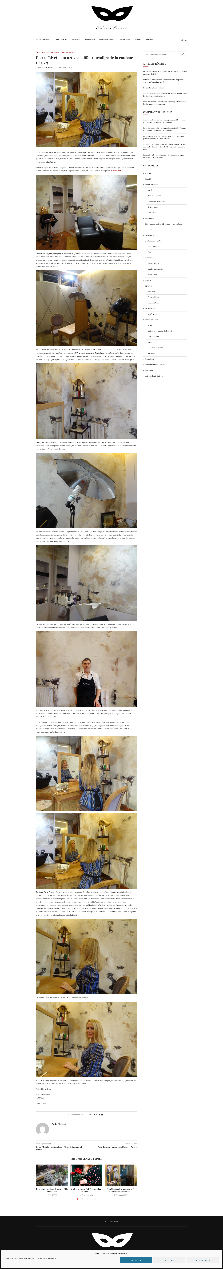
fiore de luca (148, 128)
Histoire (137, 40)
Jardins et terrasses (156, 201)
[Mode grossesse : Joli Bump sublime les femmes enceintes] (86, 1175)
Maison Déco (153, 303)
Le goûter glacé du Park (153, 88)
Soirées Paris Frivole (154, 376)
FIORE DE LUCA (150, 136)
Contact (149, 40)
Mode (150, 342)
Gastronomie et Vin (107, 40)
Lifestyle (76, 40)
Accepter (136, 1260)
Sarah (150, 229)
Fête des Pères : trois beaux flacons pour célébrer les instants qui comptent (164, 102)
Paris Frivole (50, 67)
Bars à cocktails (154, 196)
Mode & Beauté (61, 40)
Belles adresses (42, 40)
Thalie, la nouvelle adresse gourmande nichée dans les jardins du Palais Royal (165, 94)
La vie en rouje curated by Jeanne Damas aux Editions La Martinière (164, 121)
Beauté (148, 179)
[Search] (185, 40)
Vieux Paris (152, 275)
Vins (149, 252)
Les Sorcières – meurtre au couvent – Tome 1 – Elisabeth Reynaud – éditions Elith (164, 147)
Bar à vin (151, 190)
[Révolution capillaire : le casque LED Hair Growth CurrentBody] (52, 1175)
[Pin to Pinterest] (99, 1115)
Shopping (149, 370)
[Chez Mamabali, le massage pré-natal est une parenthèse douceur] (121, 1175)
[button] (39, 1182)
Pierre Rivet (116, 171)
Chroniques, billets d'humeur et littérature (163, 224)
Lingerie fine (153, 336)
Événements (90, 40)
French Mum (153, 297)
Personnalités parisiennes (156, 365)
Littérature (125, 40)
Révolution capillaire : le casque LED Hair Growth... (52, 1190)
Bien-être (152, 291)
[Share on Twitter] (97, 1115)
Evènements (150, 235)
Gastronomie (153, 246)
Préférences (203, 1260)
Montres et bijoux (155, 348)
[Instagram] (182, 40)
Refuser (169, 1260)
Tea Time (152, 213)
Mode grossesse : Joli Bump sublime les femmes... (86, 1190)
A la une (148, 173)
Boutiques (149, 218)
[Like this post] (91, 1115)
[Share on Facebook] (94, 1115)
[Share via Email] (102, 1115)
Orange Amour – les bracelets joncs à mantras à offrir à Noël (164, 137)
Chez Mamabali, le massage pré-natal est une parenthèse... (121, 1190)
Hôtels (148, 280)
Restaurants (153, 207)
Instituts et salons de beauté (160, 331)
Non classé (149, 359)
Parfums (151, 353)
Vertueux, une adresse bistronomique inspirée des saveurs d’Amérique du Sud (164, 81)
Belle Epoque (153, 263)
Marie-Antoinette (155, 269)
